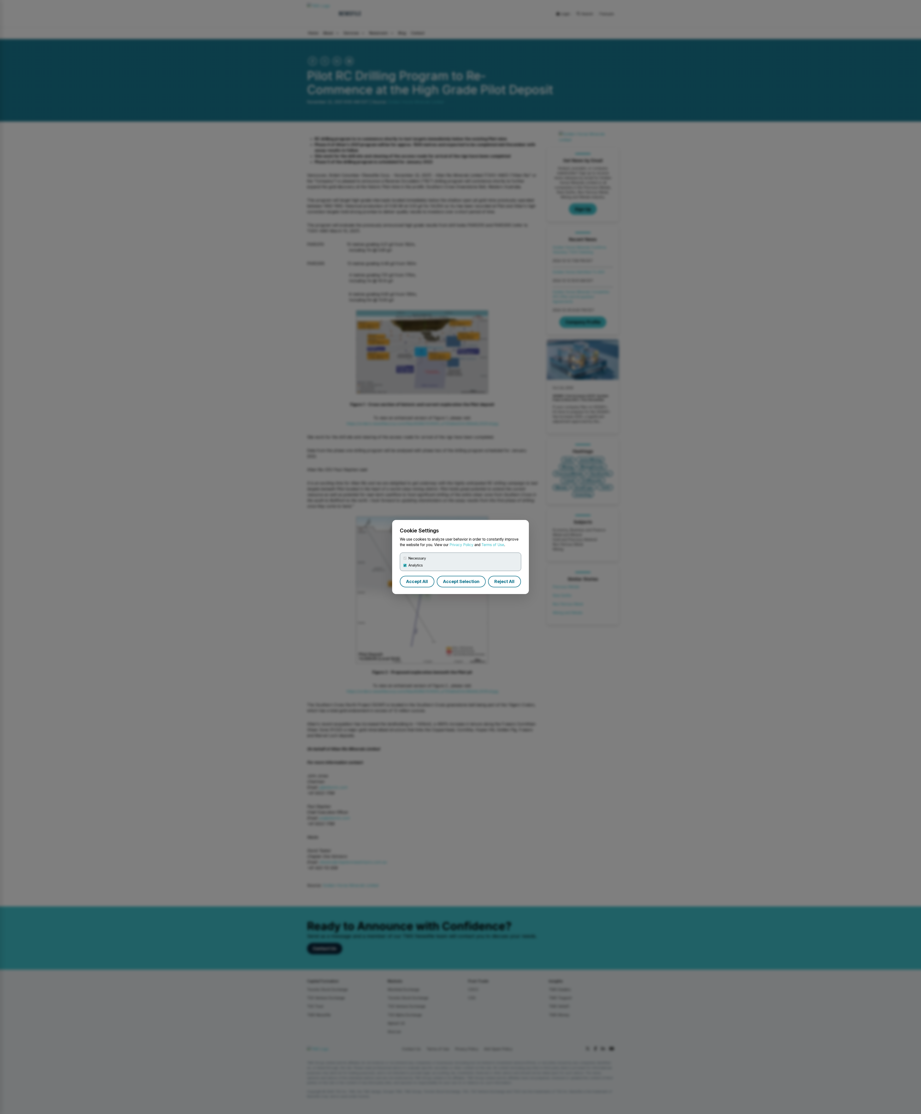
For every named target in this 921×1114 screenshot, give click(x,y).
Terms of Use (492, 544)
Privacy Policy (461, 544)
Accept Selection (461, 581)
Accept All (417, 581)
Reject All (504, 581)
